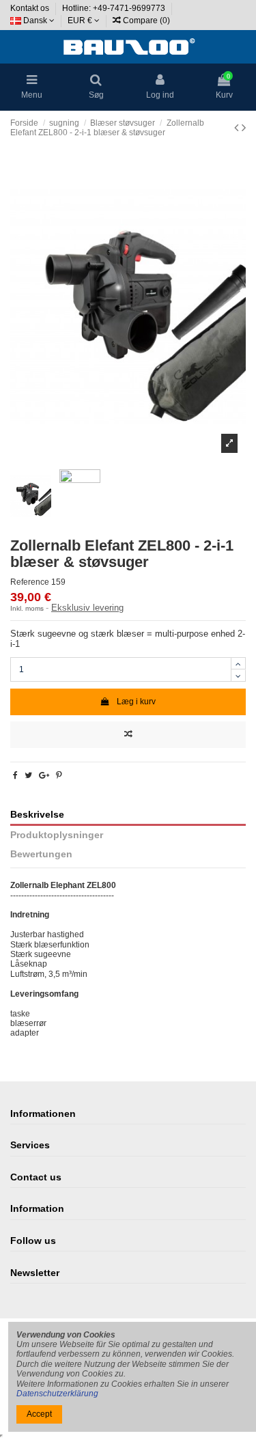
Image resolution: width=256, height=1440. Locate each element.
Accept (39, 1414)
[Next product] (244, 128)
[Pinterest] (59, 775)
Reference (29, 582)
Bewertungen (41, 854)
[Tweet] (28, 775)
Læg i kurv (136, 701)
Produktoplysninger (56, 835)
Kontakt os (30, 8)
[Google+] (44, 775)
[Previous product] (238, 128)
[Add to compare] (128, 734)
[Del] (15, 775)
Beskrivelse (37, 814)
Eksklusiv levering (87, 608)
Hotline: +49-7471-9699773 (114, 8)
